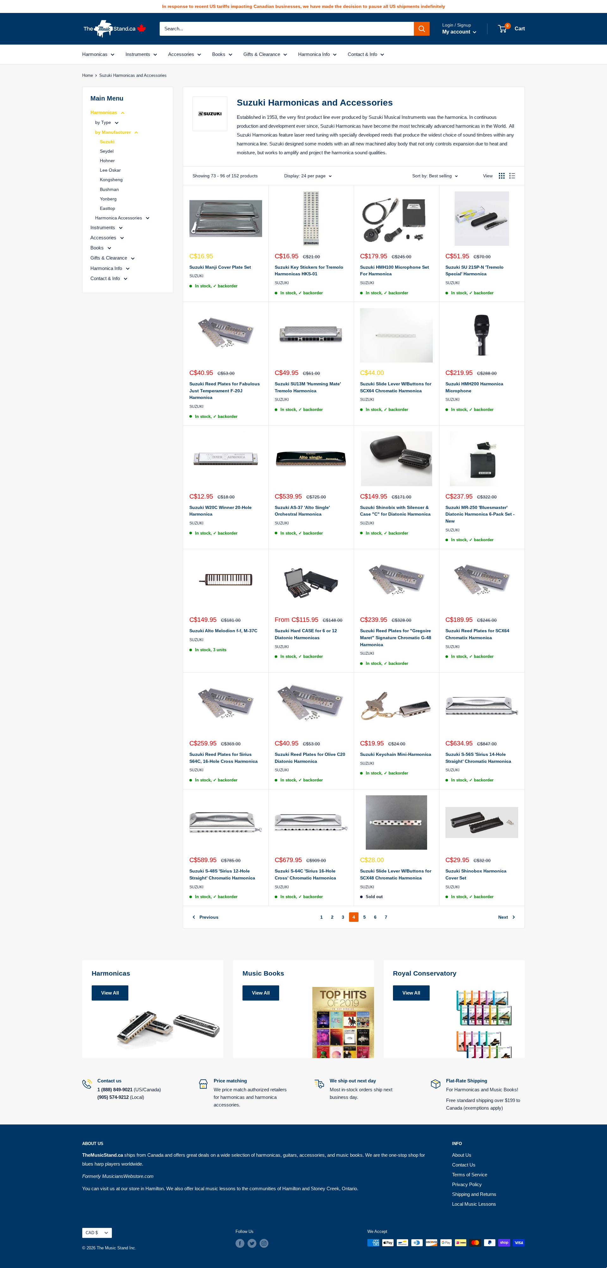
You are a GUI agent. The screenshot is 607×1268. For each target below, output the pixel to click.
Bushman (109, 189)
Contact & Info (362, 54)
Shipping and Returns (474, 1194)
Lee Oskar (110, 170)
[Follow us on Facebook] (240, 1243)
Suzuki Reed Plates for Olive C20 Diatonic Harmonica (310, 758)
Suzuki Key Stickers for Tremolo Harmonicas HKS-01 (309, 271)
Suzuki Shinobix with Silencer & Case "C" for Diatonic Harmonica (395, 511)
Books (218, 54)
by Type (103, 122)
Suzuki (107, 141)
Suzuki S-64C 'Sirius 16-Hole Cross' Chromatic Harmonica (305, 874)
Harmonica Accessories (119, 217)
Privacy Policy (467, 1184)
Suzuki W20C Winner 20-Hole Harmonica (220, 511)
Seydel (106, 151)
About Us (461, 1155)
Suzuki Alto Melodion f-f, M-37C (223, 630)
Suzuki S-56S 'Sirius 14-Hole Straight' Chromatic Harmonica (478, 758)
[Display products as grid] (502, 176)
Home (87, 75)
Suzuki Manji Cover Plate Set (220, 267)
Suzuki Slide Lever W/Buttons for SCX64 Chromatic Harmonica (395, 387)
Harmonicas (94, 54)
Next (503, 917)
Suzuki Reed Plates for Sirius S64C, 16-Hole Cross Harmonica (223, 758)
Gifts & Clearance (261, 54)
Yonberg (108, 198)
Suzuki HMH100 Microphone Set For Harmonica (394, 271)
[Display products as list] (512, 176)
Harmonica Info (314, 54)
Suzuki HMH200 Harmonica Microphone (474, 387)
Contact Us (463, 1164)
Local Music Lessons (474, 1204)
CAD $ (92, 1232)
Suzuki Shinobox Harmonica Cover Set (475, 874)
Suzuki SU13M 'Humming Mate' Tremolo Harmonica (308, 387)
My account (456, 31)
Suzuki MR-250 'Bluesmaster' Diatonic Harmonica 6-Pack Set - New (480, 514)
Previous (208, 917)
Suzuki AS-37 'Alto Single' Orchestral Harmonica (302, 511)
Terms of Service (469, 1174)
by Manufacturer (113, 132)
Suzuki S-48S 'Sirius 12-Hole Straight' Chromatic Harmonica (222, 874)
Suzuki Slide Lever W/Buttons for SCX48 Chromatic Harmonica (395, 874)
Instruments (138, 54)
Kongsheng (111, 179)
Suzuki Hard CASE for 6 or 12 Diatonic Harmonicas (306, 634)
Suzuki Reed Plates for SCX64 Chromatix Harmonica (477, 634)
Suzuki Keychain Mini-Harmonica (395, 754)
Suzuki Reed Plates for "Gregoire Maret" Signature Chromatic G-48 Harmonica (395, 637)
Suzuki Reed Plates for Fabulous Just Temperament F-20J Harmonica (224, 390)
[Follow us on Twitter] (252, 1243)
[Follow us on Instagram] (264, 1243)
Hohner (107, 160)
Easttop (107, 208)
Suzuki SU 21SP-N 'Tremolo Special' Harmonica (474, 271)
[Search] (422, 29)
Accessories (181, 54)
